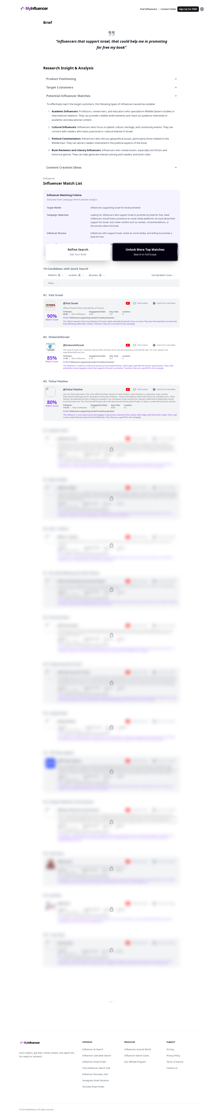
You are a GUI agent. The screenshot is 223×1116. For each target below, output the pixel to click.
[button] (145, 251)
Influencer (49, 178)
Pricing (170, 1049)
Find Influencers (148, 9)
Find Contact (142, 303)
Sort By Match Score (162, 275)
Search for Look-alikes (166, 303)
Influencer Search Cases (136, 1055)
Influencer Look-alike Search (96, 1055)
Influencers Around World (137, 1049)
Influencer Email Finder (94, 1061)
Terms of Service (175, 1061)
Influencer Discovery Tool (95, 1074)
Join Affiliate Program (135, 1061)
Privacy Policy (173, 1055)
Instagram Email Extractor (95, 1080)
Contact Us (172, 1068)
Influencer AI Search (92, 1049)
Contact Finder (168, 9)
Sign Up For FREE (188, 9)
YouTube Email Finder (93, 1086)
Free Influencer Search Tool (96, 1068)
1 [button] (111, 1001)
